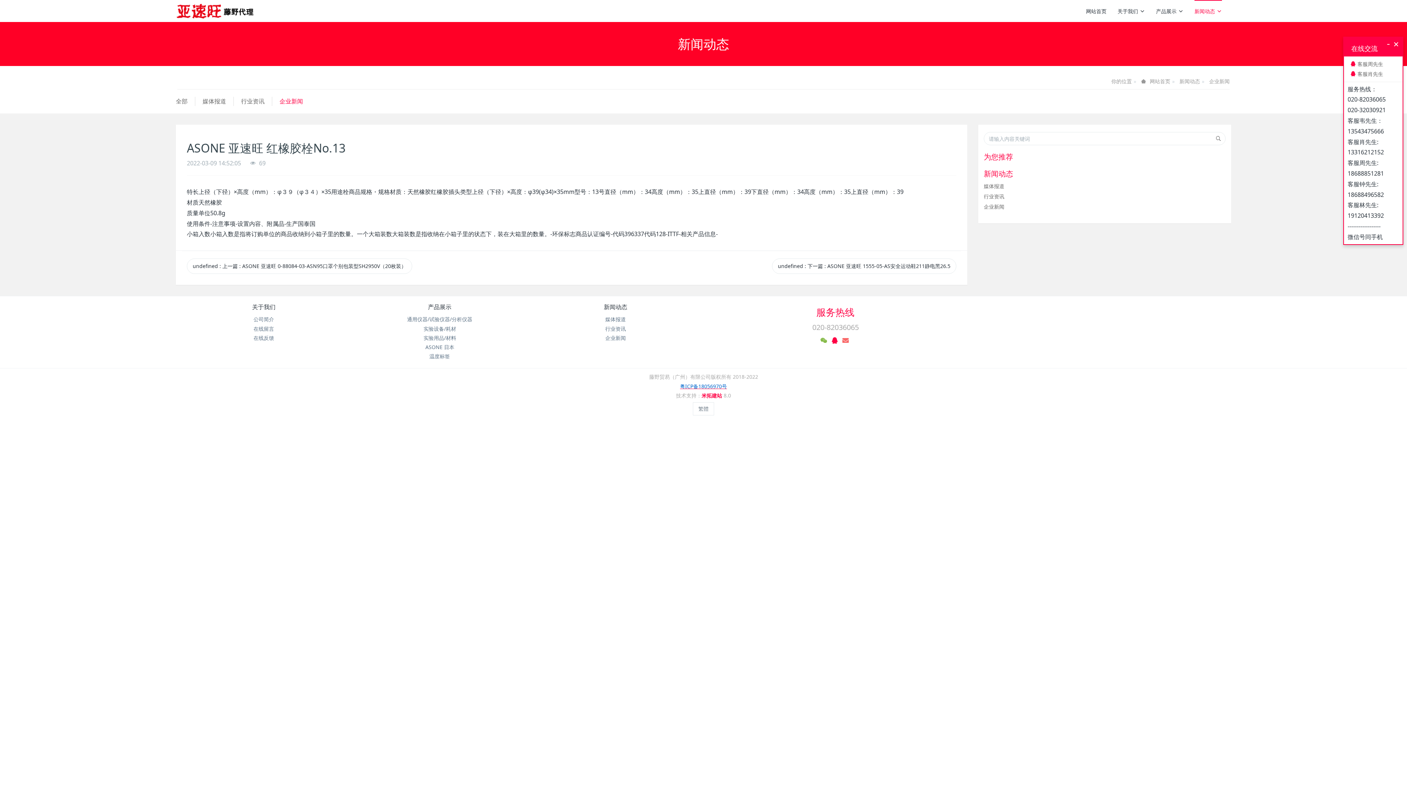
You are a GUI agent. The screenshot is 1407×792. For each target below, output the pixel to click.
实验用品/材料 (440, 337)
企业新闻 (1219, 81)
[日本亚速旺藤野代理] (215, 11)
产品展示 (1166, 11)
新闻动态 (1204, 11)
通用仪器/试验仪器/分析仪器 (439, 319)
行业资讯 (253, 101)
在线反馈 (264, 337)
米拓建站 (713, 395)
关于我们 (1128, 11)
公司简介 (264, 319)
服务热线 (835, 312)
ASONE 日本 (439, 347)
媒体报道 (214, 101)
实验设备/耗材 (440, 328)
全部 (182, 101)
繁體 (703, 408)
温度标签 (439, 356)
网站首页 (1096, 11)
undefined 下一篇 (864, 266)
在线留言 (264, 328)
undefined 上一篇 (299, 266)
